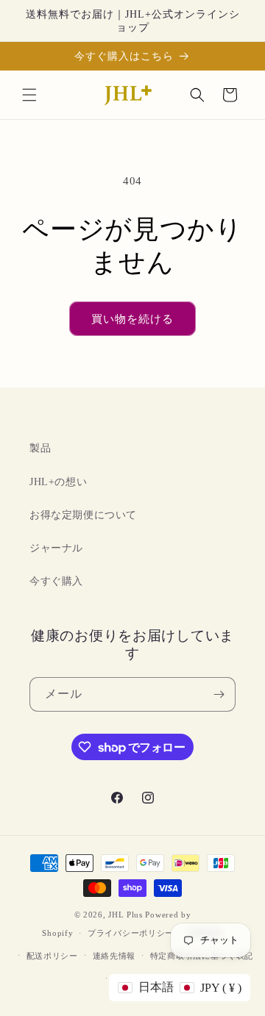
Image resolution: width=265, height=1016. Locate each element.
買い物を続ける (132, 319)
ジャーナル (56, 548)
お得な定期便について (83, 514)
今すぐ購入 (56, 581)
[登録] (218, 694)
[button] (29, 95)
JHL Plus (125, 914)
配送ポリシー (52, 955)
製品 (40, 448)
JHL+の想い (58, 481)
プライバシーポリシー (131, 933)
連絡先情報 (114, 955)
